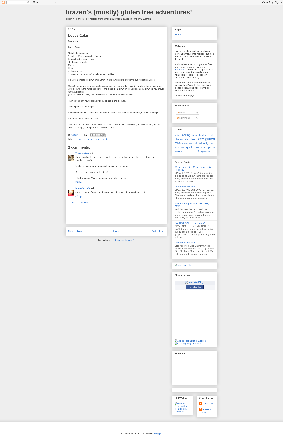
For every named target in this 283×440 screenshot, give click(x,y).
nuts (212, 143)
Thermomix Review (185, 186)
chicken (179, 139)
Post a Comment (80, 202)
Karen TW (207, 403)
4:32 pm (79, 196)
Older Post (158, 231)
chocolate (190, 139)
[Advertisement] (116, 216)
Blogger (157, 433)
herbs (185, 143)
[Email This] (91, 135)
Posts (182, 112)
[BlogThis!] (94, 135)
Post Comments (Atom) (123, 240)
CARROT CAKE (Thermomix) (190, 223)
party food (180, 147)
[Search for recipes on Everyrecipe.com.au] (184, 265)
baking (186, 135)
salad (196, 147)
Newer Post (75, 231)
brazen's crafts (82, 188)
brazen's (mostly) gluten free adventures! (129, 12)
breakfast (203, 135)
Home (116, 231)
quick (189, 147)
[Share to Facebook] (101, 135)
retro (98, 139)
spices (211, 147)
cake (212, 135)
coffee (79, 139)
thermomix (180, 69)
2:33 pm (79, 182)
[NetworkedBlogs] (195, 282)
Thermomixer (82, 153)
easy (92, 139)
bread (194, 135)
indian (191, 144)
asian (177, 135)
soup (203, 147)
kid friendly (201, 143)
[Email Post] (85, 135)
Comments (184, 117)
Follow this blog (195, 287)
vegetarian (205, 151)
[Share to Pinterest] (104, 135)
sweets (104, 139)
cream (86, 139)
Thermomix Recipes (185, 242)
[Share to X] (97, 135)
